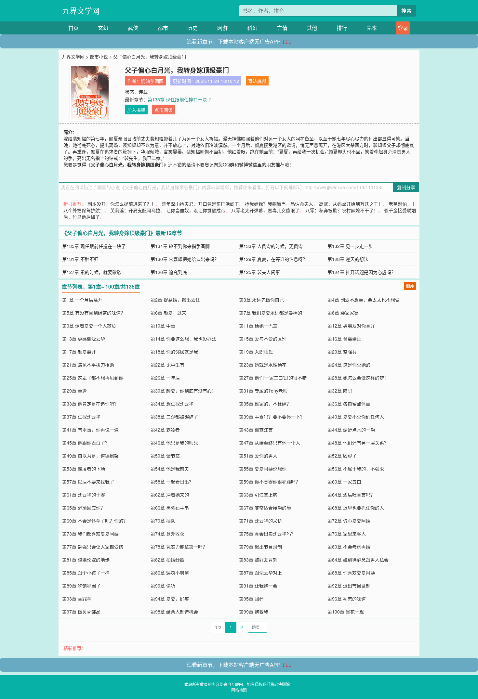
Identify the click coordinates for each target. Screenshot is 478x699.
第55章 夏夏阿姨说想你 (262, 468)
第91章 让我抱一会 (258, 585)
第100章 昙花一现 (345, 611)
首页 (73, 28)
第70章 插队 (163, 520)
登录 (403, 28)
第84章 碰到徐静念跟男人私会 (358, 559)
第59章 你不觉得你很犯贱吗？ (269, 481)
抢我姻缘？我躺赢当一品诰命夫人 (279, 204)
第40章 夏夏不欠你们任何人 (355, 416)
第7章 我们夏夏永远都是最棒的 (270, 312)
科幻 (252, 28)
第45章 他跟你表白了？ (86, 442)
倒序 (410, 286)
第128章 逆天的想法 (347, 259)
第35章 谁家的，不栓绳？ (265, 403)
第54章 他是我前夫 (170, 468)
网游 (222, 28)
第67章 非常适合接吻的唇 (265, 507)
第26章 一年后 (165, 377)
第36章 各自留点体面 (348, 403)
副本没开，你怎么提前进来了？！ (121, 204)
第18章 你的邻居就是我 (174, 351)
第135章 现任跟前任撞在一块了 (179, 99)
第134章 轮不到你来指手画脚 (180, 246)
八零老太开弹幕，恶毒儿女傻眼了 (265, 210)
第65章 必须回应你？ (83, 507)
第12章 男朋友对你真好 (351, 325)
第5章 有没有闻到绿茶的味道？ (93, 312)
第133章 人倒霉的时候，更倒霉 (271, 246)
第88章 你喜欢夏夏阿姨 (351, 572)
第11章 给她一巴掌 (258, 325)
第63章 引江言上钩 (258, 494)
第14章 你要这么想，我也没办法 (183, 338)
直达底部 (257, 81)
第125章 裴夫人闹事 (259, 272)
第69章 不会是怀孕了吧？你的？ (95, 520)
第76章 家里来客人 (346, 533)
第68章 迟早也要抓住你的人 (355, 507)
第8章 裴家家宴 (343, 312)
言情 (282, 28)
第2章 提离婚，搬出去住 (175, 299)
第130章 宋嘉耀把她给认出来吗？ (185, 259)
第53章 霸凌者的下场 (83, 468)
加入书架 (136, 110)
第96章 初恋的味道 (346, 598)
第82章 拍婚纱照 (167, 559)
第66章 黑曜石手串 (170, 507)
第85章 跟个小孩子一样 (86, 572)
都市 (163, 28)
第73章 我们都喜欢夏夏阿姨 (90, 533)
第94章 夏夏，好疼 (170, 598)
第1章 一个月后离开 (82, 299)
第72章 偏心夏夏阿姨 (348, 520)
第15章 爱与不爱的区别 (262, 338)
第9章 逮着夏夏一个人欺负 (89, 325)
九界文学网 (81, 10)
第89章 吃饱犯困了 (81, 585)
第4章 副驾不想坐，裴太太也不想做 (363, 299)
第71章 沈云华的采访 (260, 520)
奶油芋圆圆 (152, 81)
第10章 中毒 (163, 325)
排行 (342, 28)
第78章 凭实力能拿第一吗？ (179, 546)
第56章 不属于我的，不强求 (355, 468)
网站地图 (239, 690)
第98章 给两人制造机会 (174, 611)
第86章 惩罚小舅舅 (170, 572)
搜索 (406, 10)
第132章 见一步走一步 (350, 246)
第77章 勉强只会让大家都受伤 (92, 546)
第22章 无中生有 (167, 364)
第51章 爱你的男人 (258, 455)
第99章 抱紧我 (253, 611)
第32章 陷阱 (339, 390)
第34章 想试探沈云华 (172, 403)
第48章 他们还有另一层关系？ (358, 442)
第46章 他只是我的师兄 (174, 442)
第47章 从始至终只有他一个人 (269, 442)
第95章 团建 (251, 598)
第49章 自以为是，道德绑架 (90, 455)
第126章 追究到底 (169, 272)
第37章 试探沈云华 (81, 416)
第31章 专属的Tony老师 (263, 390)
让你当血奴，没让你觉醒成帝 (195, 210)
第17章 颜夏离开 (79, 351)
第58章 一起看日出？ (172, 481)
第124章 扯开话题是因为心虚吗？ (361, 272)
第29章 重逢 (74, 390)
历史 (192, 28)
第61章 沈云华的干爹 (83, 494)
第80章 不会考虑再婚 (348, 546)
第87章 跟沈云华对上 (260, 572)
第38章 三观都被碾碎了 (174, 416)
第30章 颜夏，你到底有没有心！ (183, 390)
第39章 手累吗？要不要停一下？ (272, 416)
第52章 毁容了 (342, 455)
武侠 (133, 28)
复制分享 (406, 187)
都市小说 (99, 56)
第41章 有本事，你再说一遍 (90, 429)
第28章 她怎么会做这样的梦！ (358, 377)
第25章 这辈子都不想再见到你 (92, 377)
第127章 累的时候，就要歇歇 (91, 272)
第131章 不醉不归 (80, 259)
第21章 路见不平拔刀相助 (88, 364)
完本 (371, 28)
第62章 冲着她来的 (170, 494)
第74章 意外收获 (167, 533)
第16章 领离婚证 (344, 338)
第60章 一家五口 (344, 481)
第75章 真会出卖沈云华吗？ (267, 533)
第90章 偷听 (163, 585)
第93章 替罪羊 (76, 598)
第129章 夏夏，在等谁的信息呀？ (273, 259)
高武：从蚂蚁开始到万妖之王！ (351, 204)
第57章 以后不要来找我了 (88, 481)
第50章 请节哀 (165, 455)
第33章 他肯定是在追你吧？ (90, 403)
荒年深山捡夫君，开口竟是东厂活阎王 (200, 204)
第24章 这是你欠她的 (348, 364)
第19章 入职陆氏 (256, 351)
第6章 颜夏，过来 (168, 312)
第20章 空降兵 (342, 351)
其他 (312, 28)
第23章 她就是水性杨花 (262, 364)
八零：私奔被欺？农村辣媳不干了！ (341, 210)
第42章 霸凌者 (165, 429)
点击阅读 (163, 110)
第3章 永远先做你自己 (261, 299)
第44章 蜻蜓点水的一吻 (351, 429)
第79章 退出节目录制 (260, 546)
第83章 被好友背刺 (258, 559)
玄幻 (103, 28)
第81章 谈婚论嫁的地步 (86, 559)
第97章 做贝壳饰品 (81, 611)
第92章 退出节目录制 (348, 585)
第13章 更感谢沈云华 (83, 338)
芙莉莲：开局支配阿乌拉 (135, 210)
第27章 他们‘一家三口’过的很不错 (273, 377)
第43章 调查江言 (256, 429)
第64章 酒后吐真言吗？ (351, 494)
